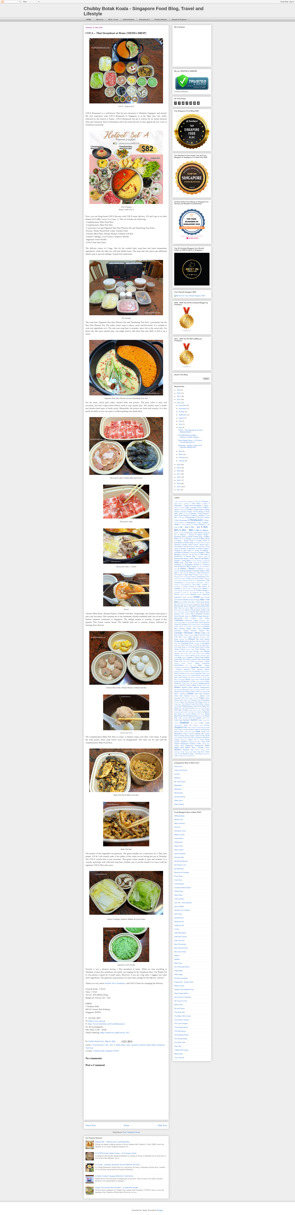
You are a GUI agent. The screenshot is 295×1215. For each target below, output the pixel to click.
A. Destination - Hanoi (201, 582)
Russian (185, 718)
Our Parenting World (181, 967)
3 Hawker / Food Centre (198, 513)
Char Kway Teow (196, 622)
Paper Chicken (193, 698)
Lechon (204, 677)
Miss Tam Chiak (180, 952)
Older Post (162, 1125)
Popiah (195, 706)
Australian (185, 600)
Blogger (160, 1210)
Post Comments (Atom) (131, 1132)
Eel (195, 643)
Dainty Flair (178, 846)
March (181, 454)
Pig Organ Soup (201, 702)
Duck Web (177, 643)
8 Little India (203, 554)
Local (176, 681)
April (180, 451)
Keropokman (179, 918)
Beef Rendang (197, 606)
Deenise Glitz (179, 857)
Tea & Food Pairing (201, 740)
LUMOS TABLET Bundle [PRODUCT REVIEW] (114, 1176)
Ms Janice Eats (179, 782)
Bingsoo (176, 610)
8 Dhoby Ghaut (186, 544)
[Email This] (122, 1041)
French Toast (190, 649)
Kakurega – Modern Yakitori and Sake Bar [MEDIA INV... (190, 446)
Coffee (203, 633)
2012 (179, 490)
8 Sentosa (204, 562)
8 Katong (185, 552)
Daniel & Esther (180, 853)
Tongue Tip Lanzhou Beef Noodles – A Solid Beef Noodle (116, 1188)
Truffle (199, 744)
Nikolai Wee (178, 793)
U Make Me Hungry (181, 1050)
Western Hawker (200, 749)
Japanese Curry (189, 669)
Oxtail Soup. (195, 696)
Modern (177, 687)
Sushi (207, 736)
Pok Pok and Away (181, 978)
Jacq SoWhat (179, 906)
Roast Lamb (201, 716)
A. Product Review (201, 590)
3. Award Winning (185, 524)
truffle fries (192, 755)
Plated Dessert (187, 706)
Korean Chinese (205, 671)
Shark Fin (188, 725)
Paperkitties (178, 971)
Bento (195, 608)
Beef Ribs (205, 606)
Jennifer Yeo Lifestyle (182, 910)
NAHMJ (177, 959)
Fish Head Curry (197, 647)
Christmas (177, 631)
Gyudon (197, 655)
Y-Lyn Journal (179, 1057)
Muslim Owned (205, 689)
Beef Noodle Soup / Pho (183, 606)
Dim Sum (199, 639)
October (182, 412)
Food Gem (178, 880)
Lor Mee (192, 681)
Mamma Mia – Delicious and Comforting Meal (112, 1142)
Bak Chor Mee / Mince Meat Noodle (196, 602)
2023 (179, 396)
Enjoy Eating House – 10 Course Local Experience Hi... (190, 441)
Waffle (207, 745)
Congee (186, 635)
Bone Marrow (186, 612)
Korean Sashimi (190, 673)
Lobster (187, 679)
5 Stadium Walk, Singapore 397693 (106, 1051)
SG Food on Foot (180, 1001)
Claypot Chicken (190, 631)
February (182, 457)
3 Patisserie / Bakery (202, 517)
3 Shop (205, 520)
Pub (189, 712)
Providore (185, 712)
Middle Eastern (197, 685)
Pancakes (177, 698)
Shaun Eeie (178, 1004)
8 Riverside (196, 562)
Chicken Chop (200, 624)
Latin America (191, 677)
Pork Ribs (178, 710)
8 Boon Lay (182, 538)
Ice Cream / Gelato (202, 661)
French (182, 649)
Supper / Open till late (197, 736)
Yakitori (207, 752)
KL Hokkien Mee (187, 671)
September (183, 415)
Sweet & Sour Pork (184, 738)
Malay (207, 681)
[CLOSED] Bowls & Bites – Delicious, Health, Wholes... (189, 436)
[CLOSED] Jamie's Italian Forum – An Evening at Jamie (115, 1153)
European (205, 643)
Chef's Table (191, 624)
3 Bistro (199, 507)
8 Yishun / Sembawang (197, 576)
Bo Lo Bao (177, 612)
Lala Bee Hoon (186, 675)
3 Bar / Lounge (190, 507)
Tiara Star (177, 1046)
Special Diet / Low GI (182, 732)
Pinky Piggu (178, 974)
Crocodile (202, 637)
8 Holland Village (202, 548)
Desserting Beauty (181, 861)
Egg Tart (199, 643)
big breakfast (206, 754)
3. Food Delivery (97, 1045)
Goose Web (196, 653)
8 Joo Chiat (186, 550)
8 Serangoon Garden (191, 564)
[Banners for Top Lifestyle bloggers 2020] (189, 296)
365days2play (179, 816)
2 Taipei (205, 505)
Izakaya (206, 665)
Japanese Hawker (203, 669)
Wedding (207, 747)
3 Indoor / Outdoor (198, 515)
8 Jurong (195, 550)
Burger (200, 616)
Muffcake (198, 689)
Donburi (206, 639)
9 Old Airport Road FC (188, 580)
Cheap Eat (177, 624)
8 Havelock (191, 548)
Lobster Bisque (195, 679)
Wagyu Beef (179, 747)
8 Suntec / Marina (186, 568)
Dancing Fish (183, 639)
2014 (179, 483)
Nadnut (177, 955)
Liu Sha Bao (180, 679)
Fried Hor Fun (183, 651)
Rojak (180, 718)
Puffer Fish (194, 712)
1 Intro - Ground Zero (180, 501)
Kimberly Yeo (179, 921)
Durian (191, 643)
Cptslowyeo (178, 842)
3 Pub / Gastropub (181, 520)
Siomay (189, 727)
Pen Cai (187, 700)
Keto (193, 671)
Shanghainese (178, 725)
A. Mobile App (195, 588)
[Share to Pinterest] (131, 1041)
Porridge (185, 710)
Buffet (194, 616)
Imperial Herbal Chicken (183, 663)
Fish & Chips (200, 645)
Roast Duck (193, 716)
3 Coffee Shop (197, 509)
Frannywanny (179, 884)
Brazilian (187, 614)
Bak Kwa (186, 604)
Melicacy (177, 778)
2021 (179, 403)
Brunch (181, 616)
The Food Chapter (181, 1023)
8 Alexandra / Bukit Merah (193, 533)
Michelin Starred (185, 685)
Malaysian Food (180, 683)
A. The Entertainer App (194, 592)
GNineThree (178, 891)
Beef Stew (177, 608)
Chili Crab (197, 628)
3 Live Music (181, 517)
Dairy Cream (178, 850)
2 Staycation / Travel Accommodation (191, 504)
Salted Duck (205, 718)
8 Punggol (205, 560)
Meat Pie (189, 683)
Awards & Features (179, 19)
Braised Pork (179, 614)
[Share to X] (127, 1041)
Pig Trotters (199, 704)
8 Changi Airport (201, 540)
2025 (179, 390)
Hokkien (188, 659)
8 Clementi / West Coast (201, 542)
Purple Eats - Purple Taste (183, 982)
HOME (88, 19)
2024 (179, 393)
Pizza (179, 706)
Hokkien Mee (196, 659)
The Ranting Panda (181, 1035)
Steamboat (160, 1045)
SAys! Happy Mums (181, 993)
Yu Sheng (183, 754)
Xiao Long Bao (198, 752)
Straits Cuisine (188, 734)
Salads (198, 718)
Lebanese (199, 677)
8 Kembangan (193, 552)
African (199, 594)
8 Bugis (188, 538)
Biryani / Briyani (190, 610)
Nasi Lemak (195, 691)
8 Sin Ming (199, 566)
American (206, 594)
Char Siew (206, 622)
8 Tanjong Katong (184, 571)
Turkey (176, 745)
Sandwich (186, 720)
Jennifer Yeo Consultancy (115, 983)
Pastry (207, 698)
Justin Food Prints (180, 770)
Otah (181, 696)
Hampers (184, 657)
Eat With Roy (179, 869)
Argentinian (178, 597)
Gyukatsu (203, 655)
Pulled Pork (200, 712)
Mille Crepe (206, 685)
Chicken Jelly (191, 626)
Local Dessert (184, 681)
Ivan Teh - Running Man (183, 903)
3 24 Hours (181, 507)
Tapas (190, 740)
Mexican (176, 685)
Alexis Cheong (179, 823)
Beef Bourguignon (195, 604)
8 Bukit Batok (195, 538)
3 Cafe (189, 509)
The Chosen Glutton (181, 1020)
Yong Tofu (177, 754)
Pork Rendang (205, 708)
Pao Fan (185, 698)
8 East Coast (193, 546)
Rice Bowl (177, 714)
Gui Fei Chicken (185, 655)
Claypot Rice (204, 631)
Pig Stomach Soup (188, 704)
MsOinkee (178, 789)
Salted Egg (178, 720)
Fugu (201, 651)
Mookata (179, 689)
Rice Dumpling (186, 714)
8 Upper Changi (203, 574)
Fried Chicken (200, 649)
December (183, 405)
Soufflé (207, 727)
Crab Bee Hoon (204, 635)
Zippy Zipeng (179, 804)
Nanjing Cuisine (179, 691)
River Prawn (201, 714)
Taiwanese (198, 738)
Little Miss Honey (180, 937)
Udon (182, 745)
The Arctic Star (179, 1012)
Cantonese (134, 1045)
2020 (179, 465)
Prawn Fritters (197, 710)
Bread (193, 614)
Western (177, 750)
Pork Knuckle (189, 708)
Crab (196, 635)
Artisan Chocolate (188, 597)
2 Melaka (205, 503)
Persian (176, 702)
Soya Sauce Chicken (181, 729)
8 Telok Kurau (182, 572)
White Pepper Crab (186, 752)
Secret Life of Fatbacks (182, 997)
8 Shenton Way (184, 566)
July (180, 421)
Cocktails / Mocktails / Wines (187, 633)
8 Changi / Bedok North (183, 540)
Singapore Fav (180, 727)
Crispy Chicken (192, 637)
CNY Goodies (190, 618)
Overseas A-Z (144, 19)
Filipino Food (192, 645)
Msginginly (178, 785)
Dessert (191, 639)
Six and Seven (179, 1008)
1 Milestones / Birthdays (194, 501)
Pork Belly (202, 706)
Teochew (184, 742)
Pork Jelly (182, 708)
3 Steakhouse (190, 522)
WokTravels (178, 1054)
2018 (179, 471)
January (182, 461)
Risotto (194, 714)
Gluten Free (188, 653)
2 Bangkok (204, 501)
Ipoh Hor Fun (190, 665)
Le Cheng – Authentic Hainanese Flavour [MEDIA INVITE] (117, 1165)
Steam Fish (205, 732)
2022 (179, 399)
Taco (193, 738)
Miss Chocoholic (180, 944)
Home (126, 1125)
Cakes (207, 618)
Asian (128, 1045)
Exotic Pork (177, 645)
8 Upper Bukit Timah (190, 575)
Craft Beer (178, 637)
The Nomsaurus (180, 1031)
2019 (179, 468)
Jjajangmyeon (178, 671)
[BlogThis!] (125, 1041)
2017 (179, 474)
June (181, 424)
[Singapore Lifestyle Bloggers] (186, 332)
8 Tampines (200, 569)
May (180, 427)
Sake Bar (191, 718)
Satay (200, 720)
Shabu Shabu (151, 1045)
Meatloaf (195, 683)
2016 (179, 477)
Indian (197, 663)
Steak (197, 731)
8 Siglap (193, 566)
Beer (191, 608)
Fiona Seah (178, 876)
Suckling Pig (199, 734)
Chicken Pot (199, 626)
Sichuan (206, 725)
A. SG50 (183, 592)
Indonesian (205, 663)
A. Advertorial (199, 580)
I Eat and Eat (179, 899)
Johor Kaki (178, 914)
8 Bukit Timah (204, 538)
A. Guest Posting (187, 586)
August (181, 418)
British (176, 616)
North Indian (199, 694)
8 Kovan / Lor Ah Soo (189, 554)
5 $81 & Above (201, 530)
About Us (99, 19)
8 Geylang (182, 548)
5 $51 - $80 (186, 530)
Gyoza (192, 655)
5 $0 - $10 (183, 527)
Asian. (202, 597)
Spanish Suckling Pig (202, 729)
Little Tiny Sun (179, 940)
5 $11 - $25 (109, 1045)
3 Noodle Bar (190, 517)
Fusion (206, 651)
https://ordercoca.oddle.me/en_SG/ (114, 1032)
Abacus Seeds (184, 594)
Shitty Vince (178, 800)
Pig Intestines (190, 702)
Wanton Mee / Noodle (194, 747)
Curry (176, 639)
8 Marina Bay (189, 556)
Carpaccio (202, 620)
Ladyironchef (179, 925)
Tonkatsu (193, 744)
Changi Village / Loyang (184, 622)
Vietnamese (199, 745)
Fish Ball (188, 647)
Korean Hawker (179, 673)
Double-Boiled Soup (181, 641)
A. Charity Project (189, 582)
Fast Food (184, 645)
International (178, 665)
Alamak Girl (178, 819)
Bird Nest (181, 610)
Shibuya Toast (197, 725)
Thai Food (89, 1048)
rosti (187, 755)
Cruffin (207, 637)
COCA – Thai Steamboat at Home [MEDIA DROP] (190, 431)
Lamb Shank (182, 677)
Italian (200, 665)
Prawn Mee (205, 710)
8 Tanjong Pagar (198, 571)
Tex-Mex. (198, 741)
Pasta (201, 698)
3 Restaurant (195, 520)
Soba (198, 727)
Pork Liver (198, 708)
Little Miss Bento (180, 933)
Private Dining (178, 712)
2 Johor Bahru (195, 503)
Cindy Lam (178, 766)
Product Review (161, 19)
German (177, 653)
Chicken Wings (185, 628)
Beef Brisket (205, 604)
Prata (190, 710)
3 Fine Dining (198, 512)
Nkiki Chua (178, 963)
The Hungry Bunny (181, 1027)
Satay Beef (206, 720)
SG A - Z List (113, 19)
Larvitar (177, 774)
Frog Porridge (194, 651)
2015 (179, 480)
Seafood (142, 1045)
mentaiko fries (182, 755)
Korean (197, 671)
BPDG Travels (179, 835)
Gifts (182, 653)
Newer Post (91, 1125)
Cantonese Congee (191, 620)
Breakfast (199, 614)
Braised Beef (194, 612)
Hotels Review (128, 19)
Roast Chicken (183, 716)
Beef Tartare (185, 608)
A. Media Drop (119, 1045)
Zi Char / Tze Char (195, 754)
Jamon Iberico (186, 667)
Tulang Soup (205, 743)
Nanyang (188, 691)
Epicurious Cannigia (181, 872)
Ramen (206, 712)
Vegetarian (189, 745)
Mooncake (185, 689)
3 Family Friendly (186, 512)
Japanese (194, 667)
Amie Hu (177, 827)
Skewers (194, 727)
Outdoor (186, 696)
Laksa (180, 675)
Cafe (200, 618)
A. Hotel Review (201, 586)
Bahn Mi (181, 602)
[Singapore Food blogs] (186, 368)
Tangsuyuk (184, 739)
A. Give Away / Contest (199, 584)
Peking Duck (178, 700)
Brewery (206, 614)
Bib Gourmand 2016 (203, 608)
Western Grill (188, 750)
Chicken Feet (182, 626)
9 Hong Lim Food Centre (194, 578)
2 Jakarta (185, 503)
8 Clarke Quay (188, 542)
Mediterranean (204, 683)
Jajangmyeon (178, 667)
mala (175, 756)
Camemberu (178, 838)
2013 (179, 487)
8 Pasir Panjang (196, 560)
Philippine (181, 702)
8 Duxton (185, 546)
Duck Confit (205, 641)
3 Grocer (185, 513)
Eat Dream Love (180, 865)
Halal (179, 657)
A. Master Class (186, 588)
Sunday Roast (184, 736)
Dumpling (184, 643)
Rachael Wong (179, 797)
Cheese (185, 624)
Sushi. (176, 737)
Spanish (192, 729)
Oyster (202, 696)
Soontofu (202, 727)
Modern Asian (187, 687)
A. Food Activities (184, 584)
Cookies (191, 635)
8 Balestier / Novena (186, 535)
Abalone (193, 594)
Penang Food (196, 700)
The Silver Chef (180, 1042)
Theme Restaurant (181, 744)
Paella (207, 696)
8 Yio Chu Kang (184, 576)
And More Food (180, 831)
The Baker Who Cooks (182, 1016)
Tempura (177, 742)
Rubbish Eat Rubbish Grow (184, 989)
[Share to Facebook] (129, 1041)
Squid (192, 731)
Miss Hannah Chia (181, 948)
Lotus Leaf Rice (200, 681)
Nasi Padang (203, 691)
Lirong (176, 929)
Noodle (190, 694)
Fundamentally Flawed (182, 887)
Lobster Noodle (204, 679)
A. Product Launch (188, 590)
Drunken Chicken (195, 641)
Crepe (184, 637)
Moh (175, 689)
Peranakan (205, 700)
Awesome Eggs (194, 600)
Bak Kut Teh (178, 604)
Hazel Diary (178, 895)
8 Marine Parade (201, 556)
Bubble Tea (188, 616)
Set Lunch (194, 723)
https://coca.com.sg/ (96, 1021)
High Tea (182, 659)
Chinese (205, 628)
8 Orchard (203, 558)
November (183, 408)
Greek (202, 653)
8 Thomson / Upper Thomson (197, 573)
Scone (176, 723)
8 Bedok (189, 537)
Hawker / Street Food (195, 657)
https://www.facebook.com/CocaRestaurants (106, 1024)
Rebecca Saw (179, 986)
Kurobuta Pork (201, 673)
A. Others (204, 588)
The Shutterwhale (180, 1039)
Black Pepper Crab (203, 610)
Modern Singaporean (201, 687)
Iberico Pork (182, 661)
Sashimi (194, 720)
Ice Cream (190, 661)
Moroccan (192, 689)
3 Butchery (182, 509)
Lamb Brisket (195, 675)
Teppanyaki (191, 741)
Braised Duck (205, 612)
